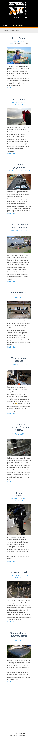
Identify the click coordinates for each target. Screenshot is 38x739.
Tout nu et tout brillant (19, 359)
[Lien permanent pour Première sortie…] (19, 310)
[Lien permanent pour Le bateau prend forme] (19, 520)
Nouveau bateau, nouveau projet (19, 634)
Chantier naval (19, 572)
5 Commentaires (26, 170)
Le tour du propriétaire (19, 166)
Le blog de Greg (21, 733)
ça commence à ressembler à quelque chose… (19, 427)
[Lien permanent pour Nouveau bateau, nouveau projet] (19, 651)
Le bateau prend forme (19, 494)
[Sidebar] (3, 25)
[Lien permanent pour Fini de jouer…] (19, 116)
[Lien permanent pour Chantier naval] (19, 590)
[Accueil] (18, 8)
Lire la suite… (11, 88)
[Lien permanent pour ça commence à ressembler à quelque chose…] (19, 447)
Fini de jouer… (19, 98)
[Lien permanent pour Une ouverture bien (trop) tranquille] (19, 244)
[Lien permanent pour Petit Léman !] (19, 55)
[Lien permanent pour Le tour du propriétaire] (19, 182)
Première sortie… (19, 292)
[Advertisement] (19, 710)
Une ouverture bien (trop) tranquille (19, 225)
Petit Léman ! (19, 38)
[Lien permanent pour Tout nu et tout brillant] (19, 377)
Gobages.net (24, 735)
